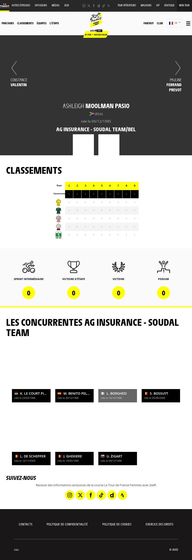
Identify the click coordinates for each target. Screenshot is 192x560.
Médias (55, 5)
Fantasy (149, 23)
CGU (16, 549)
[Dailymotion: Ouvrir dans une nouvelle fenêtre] (98, 5)
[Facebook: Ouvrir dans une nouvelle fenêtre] (93, 5)
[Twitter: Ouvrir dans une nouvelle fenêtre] (88, 5)
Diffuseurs (41, 5)
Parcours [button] (8, 23)
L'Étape (54, 23)
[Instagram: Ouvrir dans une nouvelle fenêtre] (83, 5)
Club (160, 23)
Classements (25, 23)
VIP (158, 5)
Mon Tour (184, 5)
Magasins (146, 5)
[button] (174, 23)
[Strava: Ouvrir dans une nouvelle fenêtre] (108, 5)
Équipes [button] (41, 23)
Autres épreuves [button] (21, 5)
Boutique (169, 5)
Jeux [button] (66, 5)
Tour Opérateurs (127, 5)
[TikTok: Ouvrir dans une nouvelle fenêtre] (103, 5)
